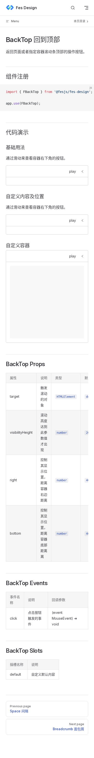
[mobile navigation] (86, 7)
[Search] (73, 7)
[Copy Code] (86, 92)
